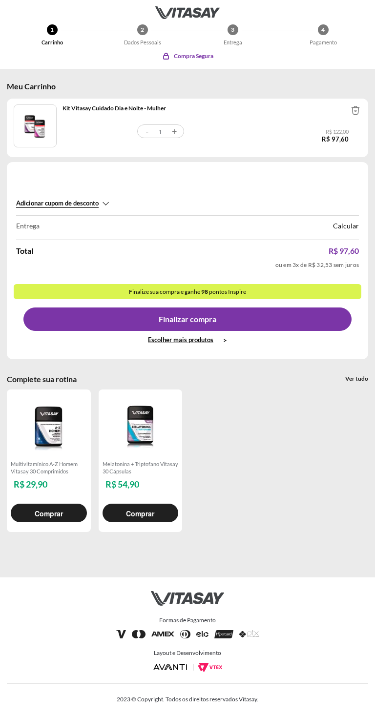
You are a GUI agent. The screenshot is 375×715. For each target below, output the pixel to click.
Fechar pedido (187, 319)
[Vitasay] (187, 13)
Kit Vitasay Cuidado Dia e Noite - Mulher (114, 108)
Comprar (49, 513)
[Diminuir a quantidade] (147, 131)
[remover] (355, 110)
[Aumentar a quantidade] (174, 131)
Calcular (346, 226)
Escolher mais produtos (180, 340)
